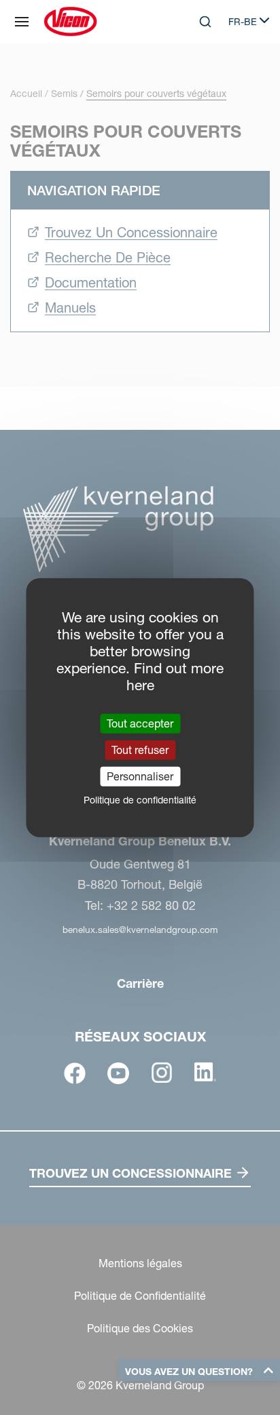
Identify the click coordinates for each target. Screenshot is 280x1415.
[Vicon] (70, 22)
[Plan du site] (21, 21)
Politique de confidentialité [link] (140, 800)
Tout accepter (140, 723)
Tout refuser (140, 749)
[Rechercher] (195, 77)
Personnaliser (140, 776)
